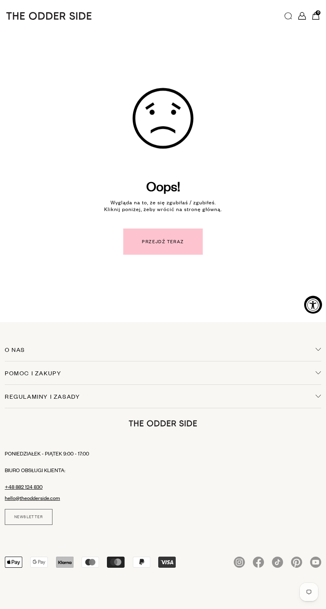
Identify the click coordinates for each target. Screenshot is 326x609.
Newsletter (28, 517)
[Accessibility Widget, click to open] (313, 304)
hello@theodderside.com (32, 497)
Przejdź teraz (163, 241)
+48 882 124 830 (24, 486)
